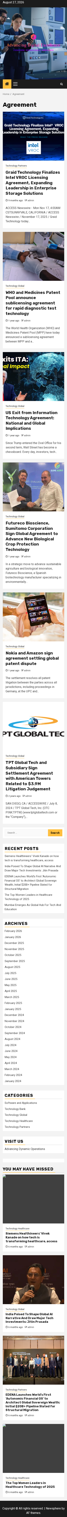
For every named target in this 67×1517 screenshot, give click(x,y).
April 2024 (11, 1063)
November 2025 (14, 949)
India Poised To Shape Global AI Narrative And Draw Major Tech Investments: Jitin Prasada (29, 1318)
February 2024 (13, 1075)
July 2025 (10, 973)
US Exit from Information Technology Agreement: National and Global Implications (32, 420)
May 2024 (10, 1057)
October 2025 (13, 955)
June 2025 (11, 979)
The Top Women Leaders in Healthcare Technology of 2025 (30, 1485)
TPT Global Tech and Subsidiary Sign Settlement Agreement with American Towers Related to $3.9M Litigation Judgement (29, 775)
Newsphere (53, 1508)
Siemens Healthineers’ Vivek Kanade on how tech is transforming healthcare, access (31, 1237)
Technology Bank (15, 1109)
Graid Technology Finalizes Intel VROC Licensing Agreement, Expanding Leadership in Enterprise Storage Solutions (33, 183)
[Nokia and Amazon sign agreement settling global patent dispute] (33, 616)
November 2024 (14, 1021)
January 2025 (13, 1009)
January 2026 (13, 937)
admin (31, 200)
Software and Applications (21, 1103)
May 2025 (10, 985)
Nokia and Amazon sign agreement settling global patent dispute (32, 658)
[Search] (61, 84)
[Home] (7, 84)
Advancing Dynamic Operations (25, 1149)
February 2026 (13, 931)
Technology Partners (16, 165)
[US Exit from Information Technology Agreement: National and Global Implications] (33, 376)
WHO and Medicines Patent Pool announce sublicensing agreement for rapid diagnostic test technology (33, 303)
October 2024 (13, 1027)
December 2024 (14, 1015)
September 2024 (15, 1033)
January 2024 (13, 1081)
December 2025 (14, 943)
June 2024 (11, 1051)
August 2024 (12, 1039)
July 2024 (10, 1045)
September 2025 (15, 961)
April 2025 (11, 991)
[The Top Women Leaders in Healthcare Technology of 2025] (33, 1448)
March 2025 (12, 997)
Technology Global (15, 286)
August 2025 (12, 967)
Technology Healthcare (19, 1121)
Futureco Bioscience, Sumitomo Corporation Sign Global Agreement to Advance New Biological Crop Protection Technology (32, 536)
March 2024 (12, 1069)
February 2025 (13, 1003)
